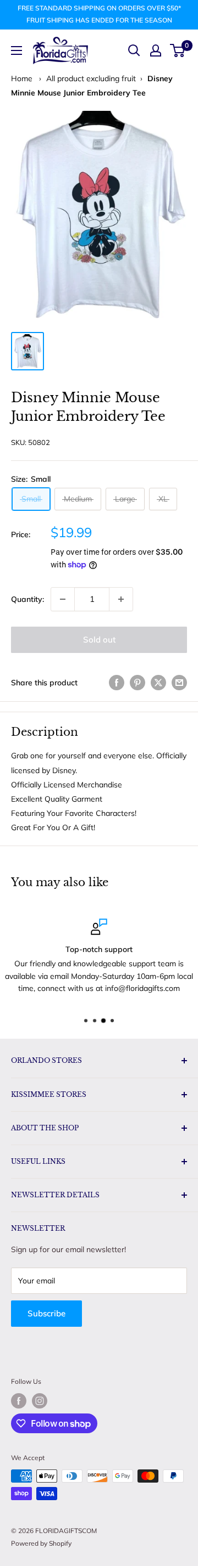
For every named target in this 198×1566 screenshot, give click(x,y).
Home (21, 78)
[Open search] (134, 50)
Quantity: (27, 599)
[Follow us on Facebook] (18, 1401)
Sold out (99, 639)
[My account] (155, 50)
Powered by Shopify (41, 1543)
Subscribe (46, 1313)
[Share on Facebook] (116, 683)
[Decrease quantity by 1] (62, 599)
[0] (178, 50)
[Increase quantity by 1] (121, 599)
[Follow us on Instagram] (39, 1401)
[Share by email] (179, 683)
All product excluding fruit (91, 78)
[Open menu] (16, 50)
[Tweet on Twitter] (158, 683)
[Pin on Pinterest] (137, 683)
